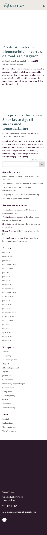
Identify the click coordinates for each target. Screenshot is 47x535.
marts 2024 (7, 304)
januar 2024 (7, 308)
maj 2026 (6, 252)
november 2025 (9, 264)
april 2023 (6, 332)
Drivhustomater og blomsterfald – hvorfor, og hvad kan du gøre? (22, 51)
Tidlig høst (7, 391)
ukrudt (5, 399)
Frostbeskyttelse (9, 359)
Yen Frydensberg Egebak (15, 61)
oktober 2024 (8, 296)
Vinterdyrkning (8, 407)
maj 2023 (6, 328)
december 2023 (9, 312)
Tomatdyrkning (16, 64)
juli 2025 (6, 272)
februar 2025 (7, 284)
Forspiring (6, 136)
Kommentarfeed (9, 427)
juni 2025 (6, 276)
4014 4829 (12, 506)
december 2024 (9, 288)
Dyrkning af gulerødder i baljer (15, 198)
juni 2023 (6, 324)
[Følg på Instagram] (4, 520)
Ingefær (5, 371)
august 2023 (7, 320)
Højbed (5, 363)
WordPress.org (9, 431)
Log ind (5, 419)
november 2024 (9, 292)
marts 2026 (7, 256)
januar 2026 (7, 260)
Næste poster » (38, 160)
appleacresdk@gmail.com (22, 512)
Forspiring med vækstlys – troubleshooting (20, 194)
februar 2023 (7, 340)
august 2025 (7, 268)
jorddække (7, 375)
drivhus (5, 64)
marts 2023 (7, 336)
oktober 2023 (8, 316)
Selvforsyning (8, 387)
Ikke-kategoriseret (10, 368)
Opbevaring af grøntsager (13, 383)
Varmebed (6, 403)
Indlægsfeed (7, 423)
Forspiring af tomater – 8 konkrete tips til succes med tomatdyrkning (22, 121)
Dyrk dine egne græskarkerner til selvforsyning (22, 183)
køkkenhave (7, 379)
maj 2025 (6, 280)
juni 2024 (6, 300)
